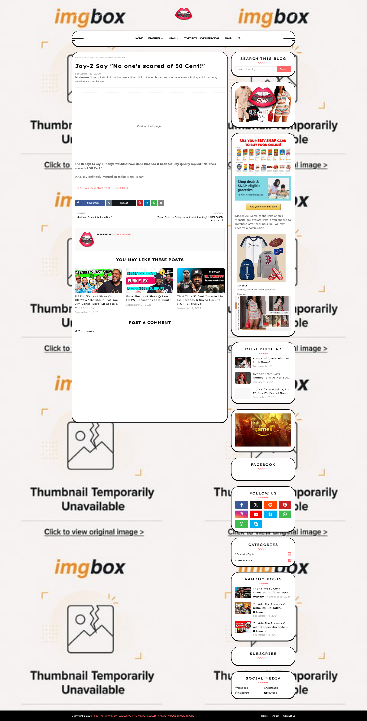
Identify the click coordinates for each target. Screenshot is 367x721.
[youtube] (256, 514)
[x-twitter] (273, 15)
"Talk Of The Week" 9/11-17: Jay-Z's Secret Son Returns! (271, 391)
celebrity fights (264, 554)
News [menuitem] (172, 38)
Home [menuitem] (139, 38)
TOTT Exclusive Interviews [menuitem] (201, 38)
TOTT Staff (122, 234)
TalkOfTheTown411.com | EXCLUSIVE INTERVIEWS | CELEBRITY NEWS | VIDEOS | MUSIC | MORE (143, 716)
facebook (242, 688)
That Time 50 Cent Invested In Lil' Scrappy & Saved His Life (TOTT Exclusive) (200, 300)
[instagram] (280, 15)
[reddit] (270, 505)
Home (76, 15)
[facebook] (266, 15)
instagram (243, 693)
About (87, 15)
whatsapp (272, 688)
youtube (272, 693)
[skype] (293, 15)
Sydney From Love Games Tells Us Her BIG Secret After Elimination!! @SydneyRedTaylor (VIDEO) (270, 376)
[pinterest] (287, 15)
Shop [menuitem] (228, 38)
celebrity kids (264, 560)
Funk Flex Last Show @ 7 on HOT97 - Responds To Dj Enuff (148, 298)
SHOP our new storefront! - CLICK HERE (103, 188)
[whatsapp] (285, 514)
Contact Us (289, 716)
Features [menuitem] (154, 38)
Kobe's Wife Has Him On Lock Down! (271, 360)
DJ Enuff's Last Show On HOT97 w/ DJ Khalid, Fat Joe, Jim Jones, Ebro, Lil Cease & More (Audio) (97, 302)
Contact (100, 15)
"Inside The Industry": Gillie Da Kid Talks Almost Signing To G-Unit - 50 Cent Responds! (272, 606)
